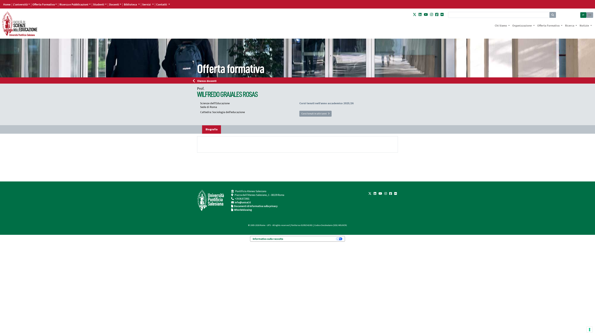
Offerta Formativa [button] (548, 26)
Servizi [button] (146, 4)
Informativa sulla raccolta (268, 238)
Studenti (98, 4)
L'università (20, 4)
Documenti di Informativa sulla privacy (256, 206)
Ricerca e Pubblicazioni (73, 4)
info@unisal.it (243, 202)
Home (7, 4)
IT (583, 15)
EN (589, 15)
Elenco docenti (206, 81)
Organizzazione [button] (522, 26)
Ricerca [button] (570, 26)
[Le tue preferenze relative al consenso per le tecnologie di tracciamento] (590, 330)
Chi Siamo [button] (501, 26)
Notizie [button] (585, 26)
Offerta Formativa (43, 4)
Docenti (114, 4)
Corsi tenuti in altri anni (314, 113)
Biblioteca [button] (130, 4)
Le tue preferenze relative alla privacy (311, 238)
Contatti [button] (162, 4)
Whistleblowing (243, 210)
